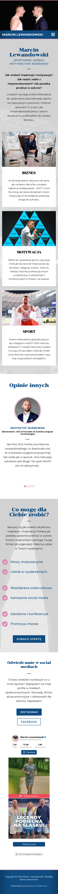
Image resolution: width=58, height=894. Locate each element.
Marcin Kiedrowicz (38, 886)
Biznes (29, 173)
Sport (29, 332)
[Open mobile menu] (53, 34)
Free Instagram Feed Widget (30, 854)
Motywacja (29, 252)
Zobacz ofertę (29, 639)
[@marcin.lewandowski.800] (15, 738)
